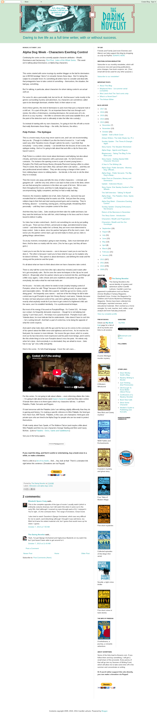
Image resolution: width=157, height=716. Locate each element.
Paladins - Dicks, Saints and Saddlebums (52, 431)
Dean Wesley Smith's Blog (125, 374)
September (106, 228)
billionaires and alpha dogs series (41, 486)
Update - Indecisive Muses (112, 184)
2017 (102, 109)
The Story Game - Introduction (113, 215)
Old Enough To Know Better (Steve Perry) (125, 390)
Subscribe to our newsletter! (108, 76)
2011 (102, 263)
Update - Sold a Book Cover (113, 135)
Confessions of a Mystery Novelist (126, 396)
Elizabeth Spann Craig (37, 501)
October (105, 132)
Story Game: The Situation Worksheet (116, 147)
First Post (50, 60)
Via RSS (121, 323)
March (105, 248)
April (104, 245)
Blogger (104, 711)
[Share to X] (29, 489)
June (104, 238)
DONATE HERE (119, 55)
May (104, 242)
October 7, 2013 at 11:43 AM (39, 543)
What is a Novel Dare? (108, 96)
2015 (102, 115)
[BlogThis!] (27, 489)
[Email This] (25, 489)
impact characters (59, 399)
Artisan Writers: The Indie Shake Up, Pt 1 (118, 138)
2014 (102, 119)
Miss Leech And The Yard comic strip (114, 93)
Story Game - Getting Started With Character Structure (115, 160)
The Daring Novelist (38, 483)
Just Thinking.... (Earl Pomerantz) (126, 384)
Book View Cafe (126, 400)
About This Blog (106, 86)
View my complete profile (107, 314)
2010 (102, 266)
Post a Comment (32, 548)
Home (56, 553)
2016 (102, 112)
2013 (102, 122)
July (104, 235)
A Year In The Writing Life (112, 164)
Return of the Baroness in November (116, 212)
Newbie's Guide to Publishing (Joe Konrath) (127, 410)
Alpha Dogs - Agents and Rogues (115, 150)
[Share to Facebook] (32, 489)
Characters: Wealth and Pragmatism (116, 219)
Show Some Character (124, 404)
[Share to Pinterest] (34, 489)
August (105, 232)
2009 (102, 269)
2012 (102, 259)
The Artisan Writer (107, 99)
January (105, 255)
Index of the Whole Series (65, 60)
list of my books (43, 461)
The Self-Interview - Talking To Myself (116, 193)
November (106, 128)
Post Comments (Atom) (42, 558)
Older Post (85, 553)
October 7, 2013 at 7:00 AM (39, 527)
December (106, 125)
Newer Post (27, 553)
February (106, 252)
